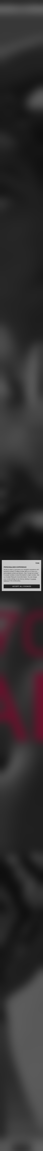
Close (37, 563)
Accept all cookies (21, 586)
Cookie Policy (10, 577)
